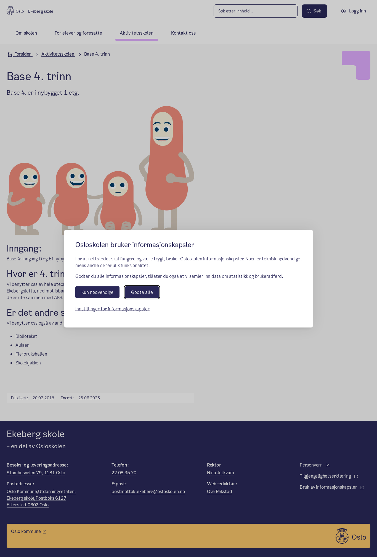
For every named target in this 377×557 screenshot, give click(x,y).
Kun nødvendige (97, 292)
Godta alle (142, 292)
